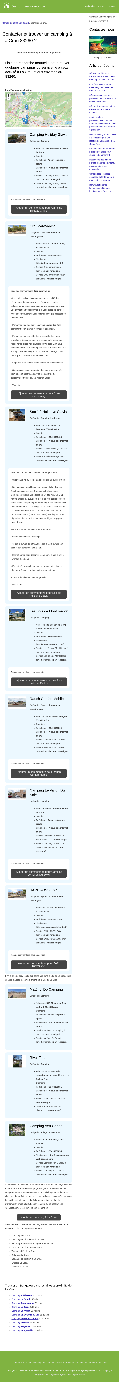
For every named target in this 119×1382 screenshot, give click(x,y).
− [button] (8, 98)
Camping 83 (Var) (20, 23)
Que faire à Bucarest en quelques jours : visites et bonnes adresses (101, 87)
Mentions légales (37, 1363)
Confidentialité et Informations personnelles (67, 1363)
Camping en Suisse (75, 1374)
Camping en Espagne (55, 1374)
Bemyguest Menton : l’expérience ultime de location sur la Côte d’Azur (101, 188)
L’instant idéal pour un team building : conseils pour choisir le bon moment (102, 152)
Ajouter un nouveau (97, 1363)
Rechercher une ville (94, 6)
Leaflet (51, 126)
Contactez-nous (20, 1363)
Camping (6, 23)
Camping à (25, 1315)
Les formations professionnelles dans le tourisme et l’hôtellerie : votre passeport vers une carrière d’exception (102, 123)
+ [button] (8, 95)
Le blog (111, 6)
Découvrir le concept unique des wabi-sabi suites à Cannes (102, 109)
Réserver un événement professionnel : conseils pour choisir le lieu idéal (102, 98)
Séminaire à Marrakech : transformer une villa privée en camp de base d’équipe (102, 76)
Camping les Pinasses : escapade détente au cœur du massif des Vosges (101, 177)
